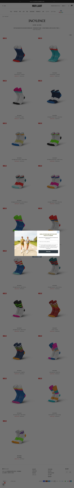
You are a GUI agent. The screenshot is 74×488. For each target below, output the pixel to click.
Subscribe (48, 251)
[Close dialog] (58, 232)
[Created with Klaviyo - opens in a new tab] (37, 256)
